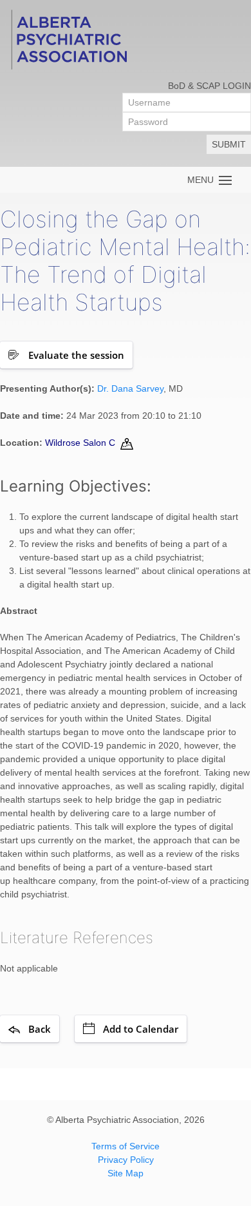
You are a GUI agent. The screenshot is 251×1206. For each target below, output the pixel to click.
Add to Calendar (140, 1028)
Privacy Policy (126, 1159)
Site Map (125, 1173)
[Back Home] (68, 39)
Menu (203, 180)
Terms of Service (125, 1146)
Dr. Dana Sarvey (130, 388)
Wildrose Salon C (80, 442)
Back (39, 1028)
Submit (229, 144)
